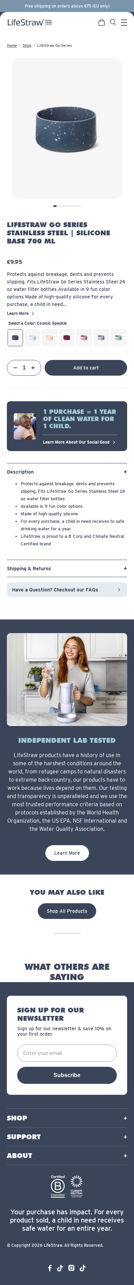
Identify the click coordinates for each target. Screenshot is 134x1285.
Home (12, 45)
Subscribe (67, 1075)
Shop (27, 45)
